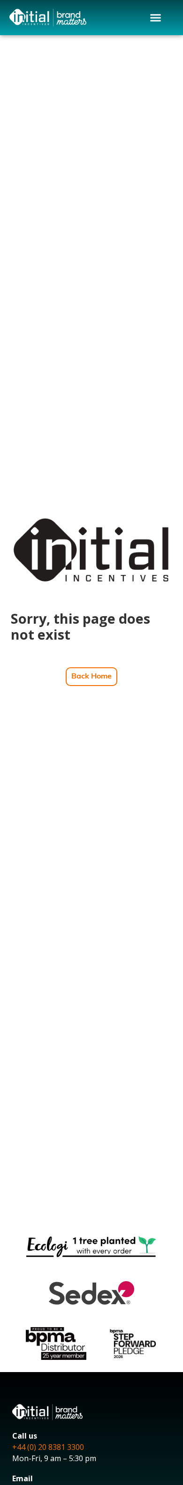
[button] (156, 18)
